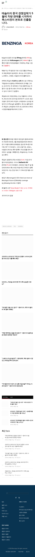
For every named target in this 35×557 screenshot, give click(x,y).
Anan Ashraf (10, 27)
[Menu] (3, 3)
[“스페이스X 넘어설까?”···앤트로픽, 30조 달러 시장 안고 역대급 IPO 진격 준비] (17, 347)
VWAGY (25, 60)
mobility (20, 226)
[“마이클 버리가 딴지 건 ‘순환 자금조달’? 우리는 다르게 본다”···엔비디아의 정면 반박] (17, 373)
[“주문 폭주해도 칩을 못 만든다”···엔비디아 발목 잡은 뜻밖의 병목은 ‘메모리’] (17, 322)
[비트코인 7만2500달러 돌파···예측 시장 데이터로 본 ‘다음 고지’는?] (5, 422)
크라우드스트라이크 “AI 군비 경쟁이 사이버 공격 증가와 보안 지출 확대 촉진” (17, 257)
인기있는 (5, 397)
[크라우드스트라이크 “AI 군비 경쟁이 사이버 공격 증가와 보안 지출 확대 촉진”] (17, 245)
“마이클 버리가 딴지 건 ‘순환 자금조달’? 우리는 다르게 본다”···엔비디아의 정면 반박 (17, 385)
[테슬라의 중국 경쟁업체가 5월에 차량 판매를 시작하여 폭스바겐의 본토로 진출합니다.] (17, 43)
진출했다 (7, 66)
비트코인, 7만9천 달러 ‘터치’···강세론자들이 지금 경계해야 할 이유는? (21, 412)
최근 (11, 397)
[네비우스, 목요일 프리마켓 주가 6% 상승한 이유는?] (17, 271)
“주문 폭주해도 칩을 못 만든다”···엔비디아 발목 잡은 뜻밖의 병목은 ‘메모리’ (17, 334)
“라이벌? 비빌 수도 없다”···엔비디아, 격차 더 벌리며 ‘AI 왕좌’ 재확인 (17, 308)
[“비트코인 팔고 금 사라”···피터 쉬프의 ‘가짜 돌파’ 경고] (5, 404)
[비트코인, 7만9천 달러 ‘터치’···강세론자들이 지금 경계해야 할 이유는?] (5, 413)
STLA (8, 165)
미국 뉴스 (6, 8)
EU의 (23, 160)
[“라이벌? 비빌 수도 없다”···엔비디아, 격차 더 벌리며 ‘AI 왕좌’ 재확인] (17, 296)
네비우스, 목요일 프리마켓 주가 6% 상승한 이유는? (16, 283)
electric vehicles (7, 226)
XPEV (28, 58)
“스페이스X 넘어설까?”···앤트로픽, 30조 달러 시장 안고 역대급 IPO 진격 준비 (17, 359)
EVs (15, 226)
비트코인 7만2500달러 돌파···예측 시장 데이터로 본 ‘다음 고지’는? (21, 421)
